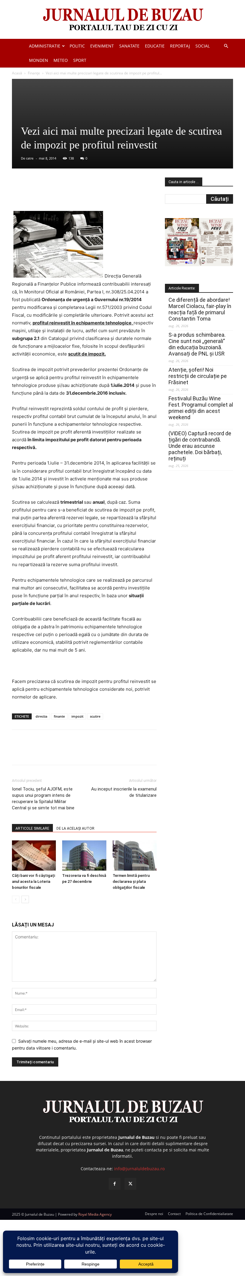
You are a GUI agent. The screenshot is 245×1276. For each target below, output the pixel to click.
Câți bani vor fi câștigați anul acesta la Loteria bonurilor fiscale (33, 881)
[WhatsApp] (98, 194)
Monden (38, 60)
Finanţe (34, 73)
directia (41, 716)
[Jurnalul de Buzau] (122, 20)
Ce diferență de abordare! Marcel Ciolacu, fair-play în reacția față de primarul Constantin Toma (200, 309)
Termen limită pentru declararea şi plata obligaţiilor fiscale (131, 881)
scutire (95, 716)
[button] (226, 46)
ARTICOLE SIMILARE (32, 828)
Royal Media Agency (95, 1214)
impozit (77, 716)
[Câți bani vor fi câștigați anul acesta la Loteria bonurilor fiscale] (34, 855)
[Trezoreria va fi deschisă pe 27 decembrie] (84, 855)
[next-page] (25, 899)
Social (202, 46)
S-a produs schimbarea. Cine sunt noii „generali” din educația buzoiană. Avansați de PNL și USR (197, 344)
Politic (77, 46)
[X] (70, 194)
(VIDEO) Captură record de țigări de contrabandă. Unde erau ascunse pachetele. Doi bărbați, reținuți (200, 446)
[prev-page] (15, 899)
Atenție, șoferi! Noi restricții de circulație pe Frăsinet (198, 376)
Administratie (44, 46)
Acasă (17, 73)
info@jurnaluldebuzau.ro (139, 1168)
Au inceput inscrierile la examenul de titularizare (124, 792)
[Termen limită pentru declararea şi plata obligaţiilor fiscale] (135, 855)
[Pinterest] (84, 194)
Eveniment (102, 46)
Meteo (60, 60)
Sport (79, 60)
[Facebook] (56, 194)
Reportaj (180, 46)
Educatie (155, 46)
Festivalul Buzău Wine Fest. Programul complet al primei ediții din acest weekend (201, 407)
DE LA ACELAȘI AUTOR (75, 828)
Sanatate (129, 46)
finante (59, 716)
